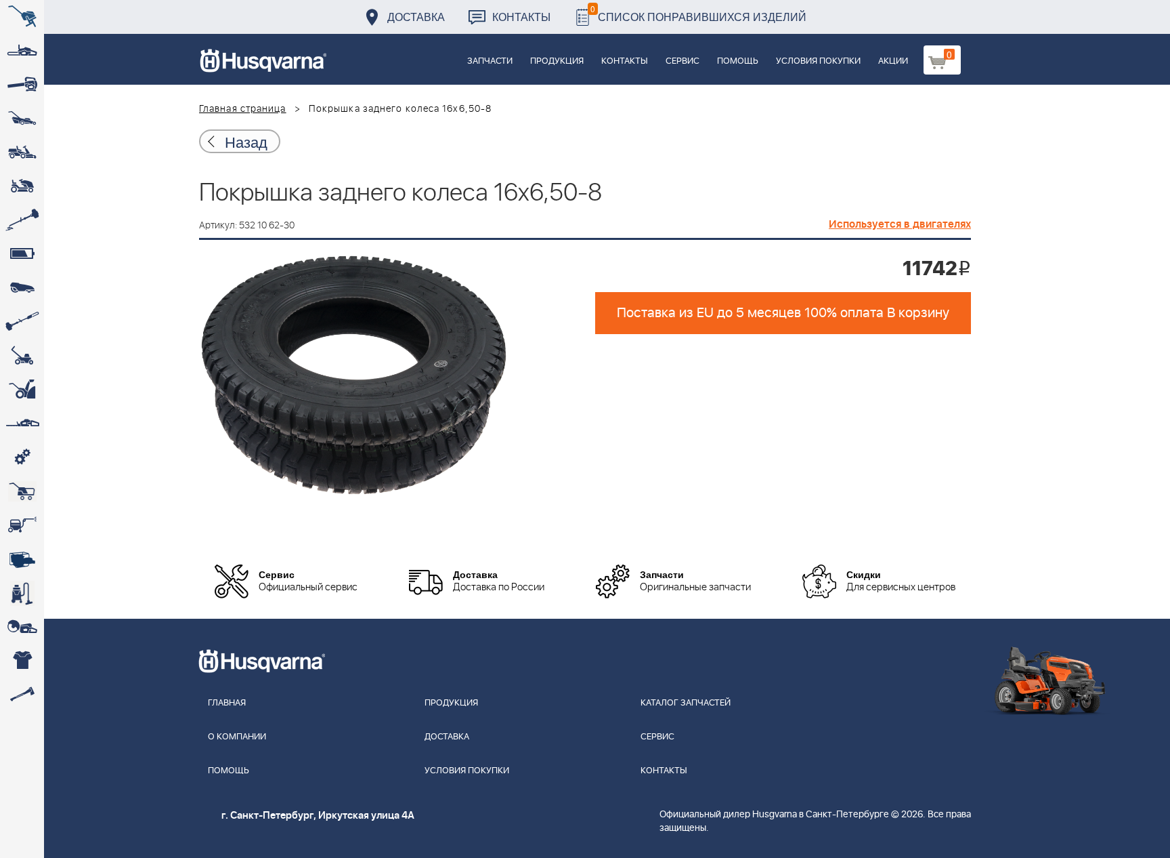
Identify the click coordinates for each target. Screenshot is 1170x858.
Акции (893, 61)
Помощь (737, 61)
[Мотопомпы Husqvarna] (22, 559)
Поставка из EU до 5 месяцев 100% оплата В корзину (783, 313)
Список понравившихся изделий (698, 13)
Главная (227, 703)
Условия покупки (818, 61)
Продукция (557, 61)
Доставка (416, 16)
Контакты (521, 16)
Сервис (682, 61)
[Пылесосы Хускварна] (22, 593)
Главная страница (242, 109)
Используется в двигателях (900, 224)
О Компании (237, 737)
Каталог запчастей (686, 703)
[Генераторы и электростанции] (22, 491)
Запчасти (490, 61)
